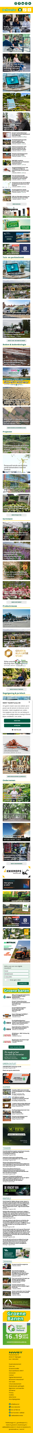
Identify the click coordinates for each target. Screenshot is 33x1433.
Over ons (12, 1366)
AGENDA (6, 1087)
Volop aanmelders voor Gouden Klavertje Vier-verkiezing (15, 662)
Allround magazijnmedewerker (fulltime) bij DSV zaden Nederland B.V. (21, 996)
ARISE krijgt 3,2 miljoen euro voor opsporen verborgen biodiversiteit (16, 420)
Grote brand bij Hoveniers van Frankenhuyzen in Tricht (15, 856)
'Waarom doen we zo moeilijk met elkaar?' (16, 47)
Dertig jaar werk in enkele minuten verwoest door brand (15, 836)
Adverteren (12, 1397)
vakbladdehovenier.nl (8, 1427)
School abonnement (15, 1384)
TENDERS (7, 1148)
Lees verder (17, 716)
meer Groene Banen (16, 1047)
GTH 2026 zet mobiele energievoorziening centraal (14, 333)
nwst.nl (22, 1429)
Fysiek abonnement (15, 1364)
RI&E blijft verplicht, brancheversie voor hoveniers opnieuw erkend (20, 162)
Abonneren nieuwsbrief (16, 1379)
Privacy (11, 1392)
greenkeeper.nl (21, 1422)
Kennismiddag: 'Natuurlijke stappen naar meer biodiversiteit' (16, 381)
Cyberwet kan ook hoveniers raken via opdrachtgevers (14, 87)
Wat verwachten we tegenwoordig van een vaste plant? (14, 105)
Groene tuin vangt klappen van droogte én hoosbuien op (15, 361)
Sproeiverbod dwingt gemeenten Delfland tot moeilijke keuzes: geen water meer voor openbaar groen (20, 1272)
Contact (11, 1375)
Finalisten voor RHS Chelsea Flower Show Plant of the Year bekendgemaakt (15, 594)
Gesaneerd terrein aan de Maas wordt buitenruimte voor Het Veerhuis (21, 184)
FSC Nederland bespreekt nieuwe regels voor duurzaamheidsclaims (19, 141)
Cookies (11, 1395)
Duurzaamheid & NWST (16, 1371)
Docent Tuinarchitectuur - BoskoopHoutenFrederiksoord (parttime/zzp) (21, 134)
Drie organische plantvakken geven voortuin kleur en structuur (16, 507)
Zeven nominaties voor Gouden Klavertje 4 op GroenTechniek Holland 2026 (15, 293)
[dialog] (16, 716)
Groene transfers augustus (20, 1264)
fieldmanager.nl (10, 1422)
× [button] (29, 702)
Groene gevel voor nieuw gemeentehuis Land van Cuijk (20, 190)
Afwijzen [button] (17, 725)
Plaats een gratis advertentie (11, 1070)
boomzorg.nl (22, 1425)
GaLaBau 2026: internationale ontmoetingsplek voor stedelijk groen (21, 1091)
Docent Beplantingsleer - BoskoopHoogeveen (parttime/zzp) (13, 125)
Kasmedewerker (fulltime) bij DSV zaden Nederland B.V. (20, 1027)
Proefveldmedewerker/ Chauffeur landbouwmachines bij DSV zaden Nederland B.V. (21, 1022)
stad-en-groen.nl (11, 1425)
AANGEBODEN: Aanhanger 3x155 (12, 1066)
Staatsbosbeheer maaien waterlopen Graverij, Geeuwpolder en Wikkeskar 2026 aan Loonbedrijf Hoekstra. (16, 1152)
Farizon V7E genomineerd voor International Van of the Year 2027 (16, 313)
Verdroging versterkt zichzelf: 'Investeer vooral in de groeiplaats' (16, 401)
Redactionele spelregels (16, 1386)
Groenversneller (14, 1368)
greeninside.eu (13, 1429)
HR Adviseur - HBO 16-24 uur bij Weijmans (20, 1033)
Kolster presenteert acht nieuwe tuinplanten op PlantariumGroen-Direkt (19, 148)
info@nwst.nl (15, 1404)
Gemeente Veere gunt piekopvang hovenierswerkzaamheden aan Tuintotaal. (15, 1158)
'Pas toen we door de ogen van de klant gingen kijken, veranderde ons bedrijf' (20, 1280)
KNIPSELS (7, 1198)
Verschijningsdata (14, 1399)
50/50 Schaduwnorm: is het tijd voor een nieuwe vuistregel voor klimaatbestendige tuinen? (16, 796)
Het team (12, 1382)
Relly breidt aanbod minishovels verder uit (15, 623)
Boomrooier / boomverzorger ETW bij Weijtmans (20, 1040)
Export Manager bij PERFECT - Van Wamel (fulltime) (20, 1014)
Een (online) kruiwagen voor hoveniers (14, 682)
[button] (16, 730)
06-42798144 (15, 1410)
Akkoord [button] (17, 720)
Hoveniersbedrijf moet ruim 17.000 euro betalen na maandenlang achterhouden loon (20, 169)
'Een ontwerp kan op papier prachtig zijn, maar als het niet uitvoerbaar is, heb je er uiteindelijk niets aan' (15, 65)
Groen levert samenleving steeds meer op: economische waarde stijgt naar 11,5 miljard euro (16, 816)
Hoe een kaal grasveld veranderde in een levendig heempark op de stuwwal (19, 177)
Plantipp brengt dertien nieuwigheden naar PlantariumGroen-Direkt (13, 554)
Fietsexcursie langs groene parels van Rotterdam (19, 154)
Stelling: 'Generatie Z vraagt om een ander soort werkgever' (15, 28)
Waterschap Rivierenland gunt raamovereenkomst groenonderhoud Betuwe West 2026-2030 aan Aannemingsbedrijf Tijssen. (16, 1164)
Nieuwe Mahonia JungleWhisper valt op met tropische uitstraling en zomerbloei (16, 574)
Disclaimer (12, 1390)
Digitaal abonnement (15, 1377)
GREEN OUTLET (9, 1063)
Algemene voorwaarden (16, 1388)
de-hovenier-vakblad (17, 1413)
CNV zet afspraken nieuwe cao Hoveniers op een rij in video (20, 197)
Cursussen (12, 1373)
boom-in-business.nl (23, 1427)
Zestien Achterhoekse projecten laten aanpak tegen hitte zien (20, 1286)
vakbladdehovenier (17, 1415)
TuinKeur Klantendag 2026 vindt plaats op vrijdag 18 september (21, 1104)
